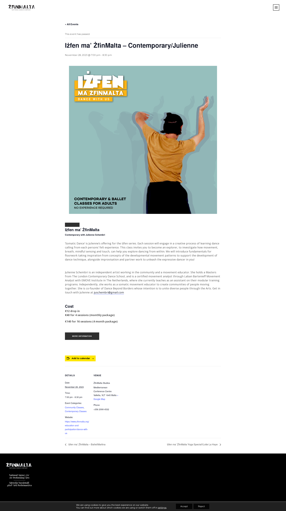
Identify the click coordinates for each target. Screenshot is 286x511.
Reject (201, 506)
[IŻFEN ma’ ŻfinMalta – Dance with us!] (72, 225)
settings (162, 507)
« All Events (71, 24)
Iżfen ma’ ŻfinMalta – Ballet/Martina (86, 444)
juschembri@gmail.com (109, 292)
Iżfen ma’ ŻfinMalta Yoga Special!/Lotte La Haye (192, 444)
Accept (184, 506)
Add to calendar (81, 358)
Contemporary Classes (76, 411)
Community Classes (74, 407)
